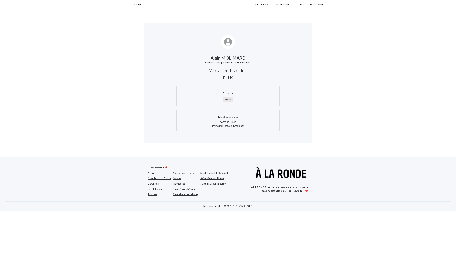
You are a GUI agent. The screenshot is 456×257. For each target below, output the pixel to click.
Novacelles (179, 183)
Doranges (153, 183)
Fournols (152, 194)
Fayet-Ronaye (155, 188)
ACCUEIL (138, 4)
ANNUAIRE (316, 4)
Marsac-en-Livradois (184, 172)
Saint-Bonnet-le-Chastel (214, 172)
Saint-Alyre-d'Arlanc (184, 188)
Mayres (177, 178)
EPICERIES (261, 4)
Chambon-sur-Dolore (159, 178)
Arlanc (151, 172)
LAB (299, 4)
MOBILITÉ (282, 4)
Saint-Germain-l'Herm (212, 178)
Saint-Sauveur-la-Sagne (213, 183)
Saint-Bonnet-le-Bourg (186, 194)
